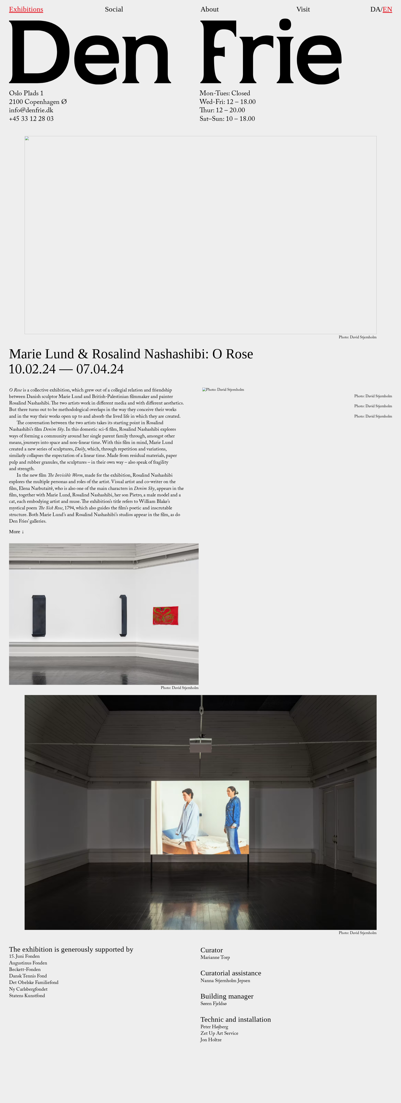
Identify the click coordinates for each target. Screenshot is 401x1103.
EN (387, 9)
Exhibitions (26, 9)
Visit (303, 9)
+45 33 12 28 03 (31, 120)
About (209, 9)
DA (375, 9)
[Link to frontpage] (175, 51)
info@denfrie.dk (31, 111)
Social (114, 9)
